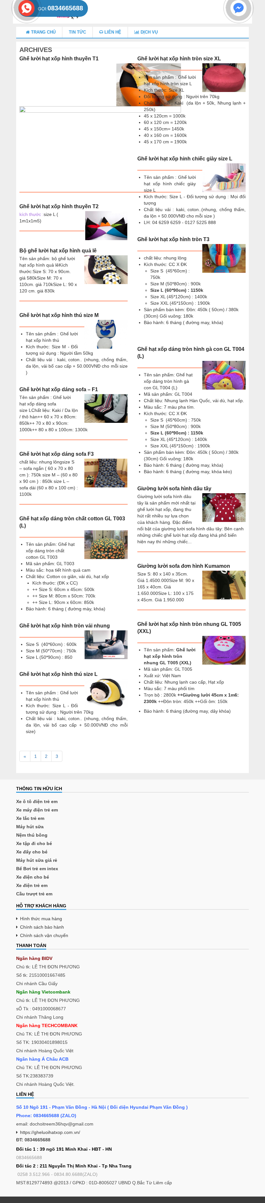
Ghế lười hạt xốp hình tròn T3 (173, 239)
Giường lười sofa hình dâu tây (174, 488)
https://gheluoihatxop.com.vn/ (50, 1132)
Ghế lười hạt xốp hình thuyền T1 (59, 58)
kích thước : (31, 214)
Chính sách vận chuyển (44, 935)
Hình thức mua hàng (41, 918)
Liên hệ (112, 32)
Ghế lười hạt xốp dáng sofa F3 (56, 454)
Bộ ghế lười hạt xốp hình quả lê (58, 250)
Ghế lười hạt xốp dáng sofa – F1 (58, 389)
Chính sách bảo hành (42, 927)
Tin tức (77, 32)
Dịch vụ (148, 32)
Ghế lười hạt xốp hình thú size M (59, 315)
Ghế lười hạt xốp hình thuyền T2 (59, 206)
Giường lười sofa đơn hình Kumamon (183, 566)
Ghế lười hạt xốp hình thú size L (58, 674)
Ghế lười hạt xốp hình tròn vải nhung (64, 625)
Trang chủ (43, 32)
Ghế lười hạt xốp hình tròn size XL (179, 58)
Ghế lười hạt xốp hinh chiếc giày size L (184, 158)
